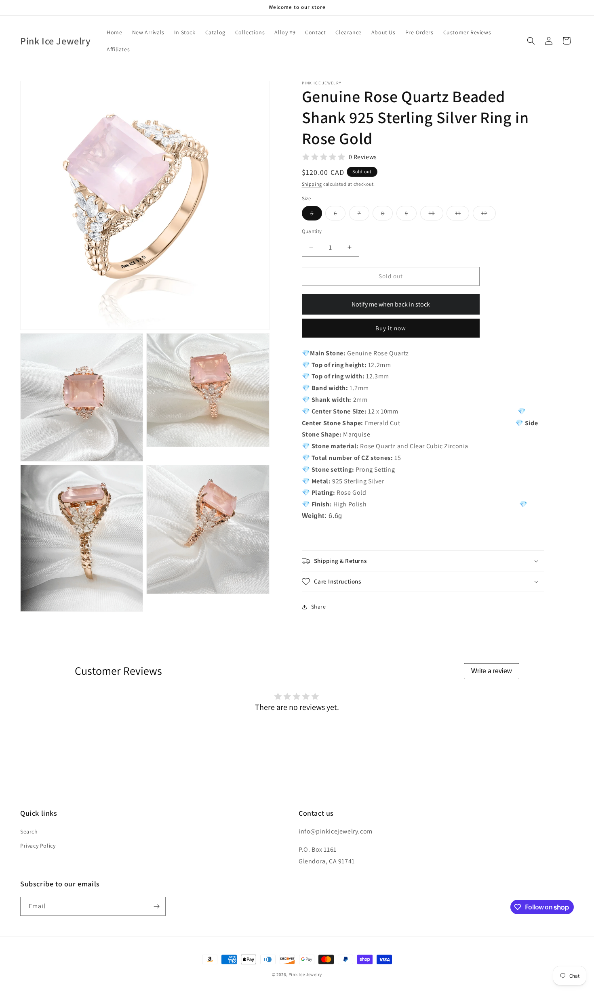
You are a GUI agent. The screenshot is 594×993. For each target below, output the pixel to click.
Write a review (491, 671)
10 (436, 214)
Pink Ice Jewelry (305, 974)
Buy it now (390, 328)
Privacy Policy (37, 845)
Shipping (312, 184)
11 (462, 214)
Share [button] (318, 606)
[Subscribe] (156, 906)
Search (29, 831)
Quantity (312, 231)
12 (488, 214)
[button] (531, 41)
